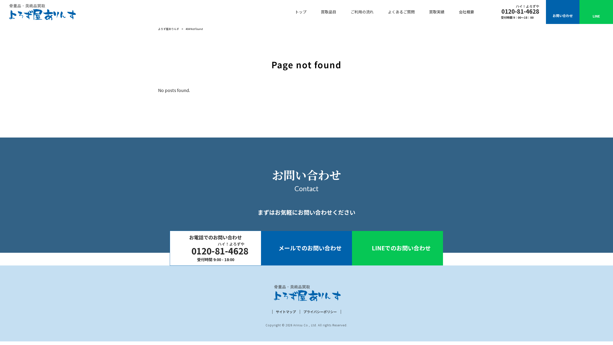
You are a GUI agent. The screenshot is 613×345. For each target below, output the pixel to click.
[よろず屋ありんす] (41, 12)
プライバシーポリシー (320, 312)
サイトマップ (286, 312)
